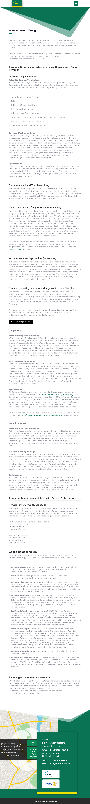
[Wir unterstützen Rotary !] (51, 787)
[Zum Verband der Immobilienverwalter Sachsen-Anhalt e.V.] (51, 778)
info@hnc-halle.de (60, 763)
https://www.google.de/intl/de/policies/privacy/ (42, 415)
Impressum (37, 801)
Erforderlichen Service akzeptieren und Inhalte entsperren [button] (33, 753)
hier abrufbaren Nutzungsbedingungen (58, 394)
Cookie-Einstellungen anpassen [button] (21, 322)
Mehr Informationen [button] (13, 755)
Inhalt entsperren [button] (33, 743)
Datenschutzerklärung (49, 801)
